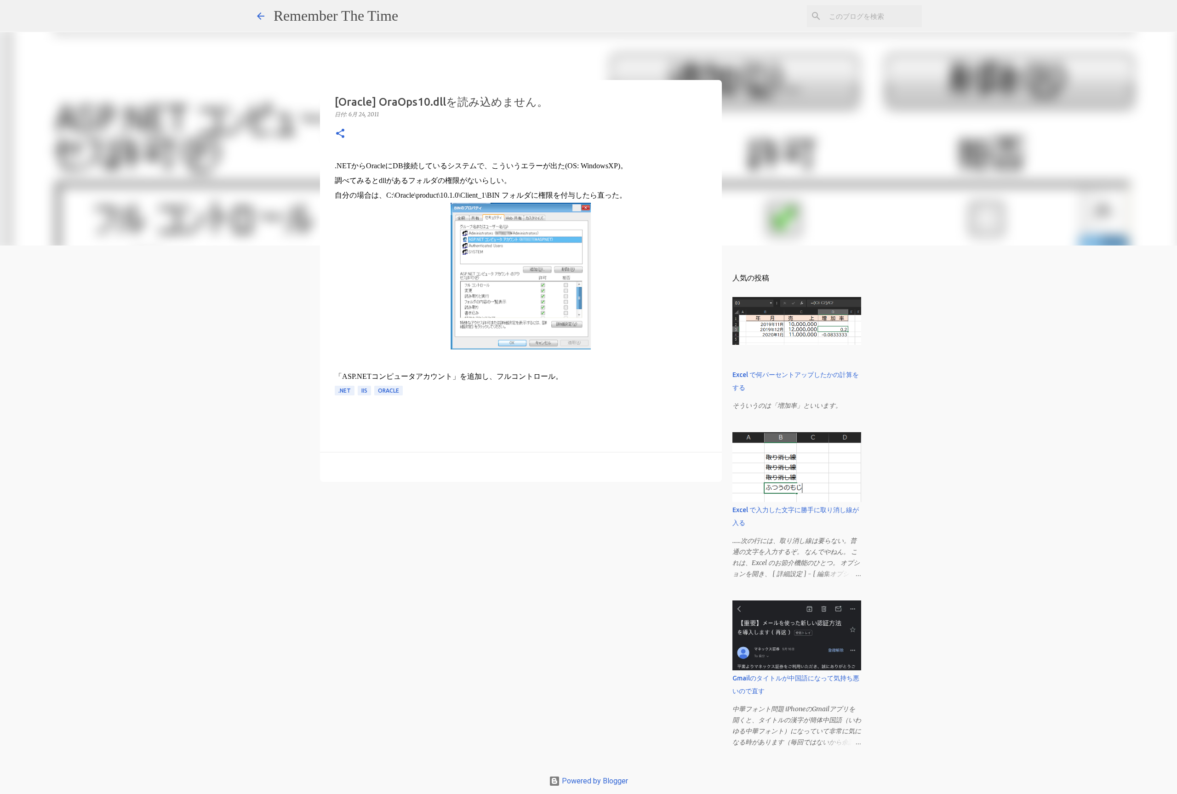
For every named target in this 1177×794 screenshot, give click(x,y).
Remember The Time (336, 15)
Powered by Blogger (594, 781)
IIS (364, 391)
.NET (344, 391)
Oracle (388, 391)
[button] (340, 134)
